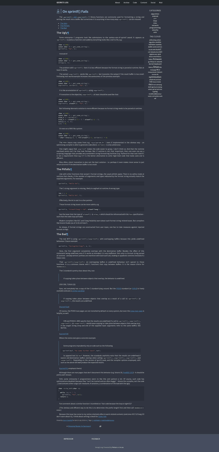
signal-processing (156, 87)
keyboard (157, 64)
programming (155, 27)
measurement (152, 72)
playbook (152, 80)
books (151, 50)
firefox (151, 59)
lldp (160, 67)
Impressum (68, 439)
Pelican (114, 447)
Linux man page (136, 311)
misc (155, 23)
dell (160, 52)
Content (144, 2)
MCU (158, 70)
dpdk (159, 54)
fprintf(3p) (64, 307)
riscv (151, 84)
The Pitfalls (65, 25)
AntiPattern (96, 420)
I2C (155, 62)
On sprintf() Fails (75, 11)
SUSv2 (134, 288)
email (155, 57)
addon (159, 40)
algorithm (155, 14)
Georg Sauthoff (67, 420)
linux (155, 21)
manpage (153, 70)
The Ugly (63, 23)
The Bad (63, 28)
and (75, 17)
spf (153, 89)
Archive (126, 2)
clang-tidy (102, 416)
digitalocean (153, 54)
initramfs (159, 62)
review (159, 82)
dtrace (151, 57)
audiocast (156, 47)
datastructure (155, 52)
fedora (159, 57)
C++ (155, 18)
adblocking (152, 40)
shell (149, 87)
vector (150, 96)
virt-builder (155, 96)
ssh (158, 89)
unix (155, 32)
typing (155, 91)
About (117, 2)
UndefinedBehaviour (107, 420)
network (155, 25)
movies (154, 74)
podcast (158, 80)
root (154, 85)
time (160, 89)
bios (160, 47)
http (152, 61)
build (158, 49)
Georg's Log (62, 2)
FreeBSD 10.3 (128, 372)
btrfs (154, 50)
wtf (155, 98)
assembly (159, 45)
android (155, 16)
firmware (157, 59)
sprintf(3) (64, 334)
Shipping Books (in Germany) (79, 426)
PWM (150, 82)
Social (153, 2)
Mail (160, 2)
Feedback (96, 439)
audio (150, 47)
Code (135, 2)
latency (151, 67)
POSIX (118, 288)
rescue (155, 82)
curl (149, 52)
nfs (157, 74)
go (149, 62)
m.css (121, 447)
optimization (155, 76)
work (160, 96)
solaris (150, 89)
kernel (151, 64)
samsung (159, 85)
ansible (158, 42)
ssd (156, 89)
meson (159, 72)
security (155, 30)
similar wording (78, 291)
